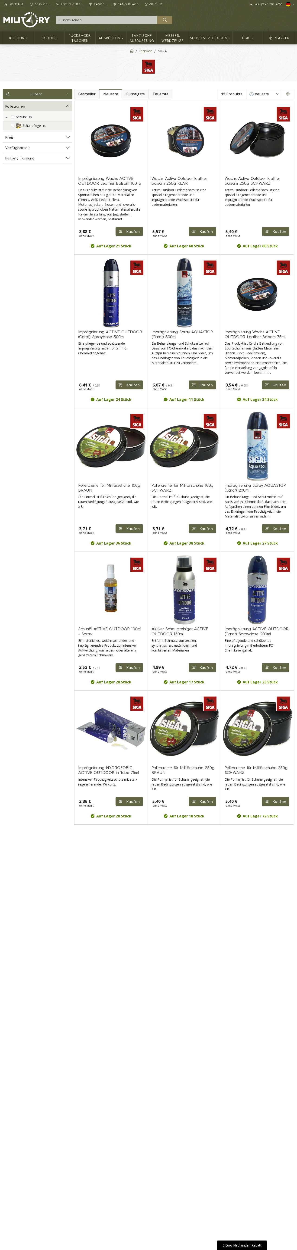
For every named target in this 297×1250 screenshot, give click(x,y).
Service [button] (41, 4)
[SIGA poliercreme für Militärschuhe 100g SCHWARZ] (184, 446)
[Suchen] (164, 20)
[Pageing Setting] (288, 94)
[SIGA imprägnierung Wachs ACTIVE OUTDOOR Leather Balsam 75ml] (257, 292)
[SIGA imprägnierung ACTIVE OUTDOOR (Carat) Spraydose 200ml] (257, 590)
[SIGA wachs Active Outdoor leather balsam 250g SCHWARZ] (257, 139)
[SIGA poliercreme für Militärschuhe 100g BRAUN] (111, 446)
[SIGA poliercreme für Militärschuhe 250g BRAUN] (184, 729)
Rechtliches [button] (71, 4)
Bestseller (87, 94)
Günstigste (135, 94)
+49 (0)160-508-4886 (268, 4)
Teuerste (160, 94)
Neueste (110, 94)
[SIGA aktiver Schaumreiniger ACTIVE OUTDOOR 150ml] (184, 590)
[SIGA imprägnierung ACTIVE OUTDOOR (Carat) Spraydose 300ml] (111, 292)
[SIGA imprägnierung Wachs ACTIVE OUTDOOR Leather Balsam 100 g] (111, 139)
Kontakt (17, 4)
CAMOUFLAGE (128, 4)
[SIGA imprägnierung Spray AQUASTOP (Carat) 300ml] (184, 292)
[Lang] (290, 4)
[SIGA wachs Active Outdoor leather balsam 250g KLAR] (184, 139)
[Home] (132, 51)
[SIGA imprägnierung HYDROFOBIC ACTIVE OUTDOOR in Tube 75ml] (111, 729)
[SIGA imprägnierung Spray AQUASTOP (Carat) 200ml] (257, 446)
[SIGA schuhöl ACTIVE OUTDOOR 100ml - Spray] (111, 590)
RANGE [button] (99, 4)
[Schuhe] (6, 117)
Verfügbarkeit (17, 147)
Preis (9, 137)
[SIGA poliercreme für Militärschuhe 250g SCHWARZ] (257, 729)
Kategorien (15, 106)
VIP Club (155, 4)
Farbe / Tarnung (20, 158)
